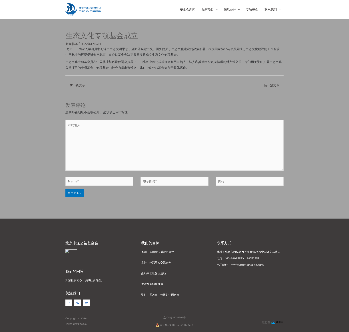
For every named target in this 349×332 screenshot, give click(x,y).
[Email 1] (68, 303)
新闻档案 (71, 44)
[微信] (77, 303)
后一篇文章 (273, 85)
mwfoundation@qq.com (247, 264)
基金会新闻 (187, 9)
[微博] (86, 303)
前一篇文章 (75, 85)
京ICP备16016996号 (174, 317)
